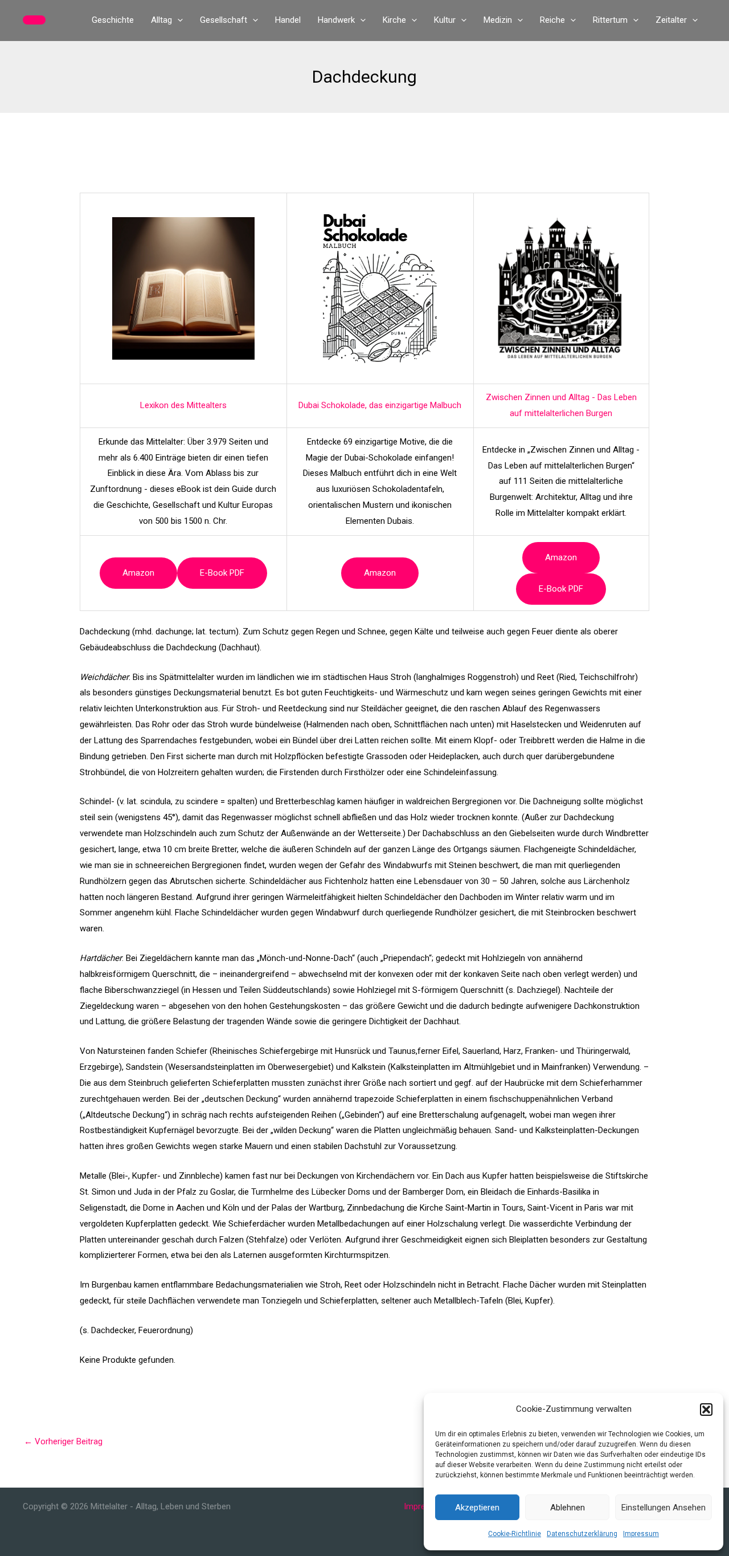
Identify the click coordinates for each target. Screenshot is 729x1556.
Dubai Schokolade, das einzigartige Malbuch (379, 405)
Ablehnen (567, 1507)
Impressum (641, 1534)
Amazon (138, 573)
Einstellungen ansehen (663, 1507)
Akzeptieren (477, 1507)
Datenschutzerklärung (582, 1534)
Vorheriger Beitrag (63, 1441)
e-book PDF (222, 573)
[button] (706, 1409)
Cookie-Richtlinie (514, 1534)
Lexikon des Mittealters (183, 405)
